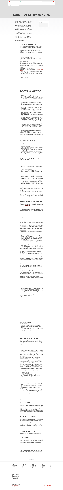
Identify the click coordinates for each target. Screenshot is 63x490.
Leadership (13, 466)
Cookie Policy (14, 469)
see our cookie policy (27, 205)
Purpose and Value (14, 465)
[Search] (42, 1)
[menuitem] (10, 3)
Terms (13, 468)
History (13, 467)
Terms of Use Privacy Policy (15, 485)
